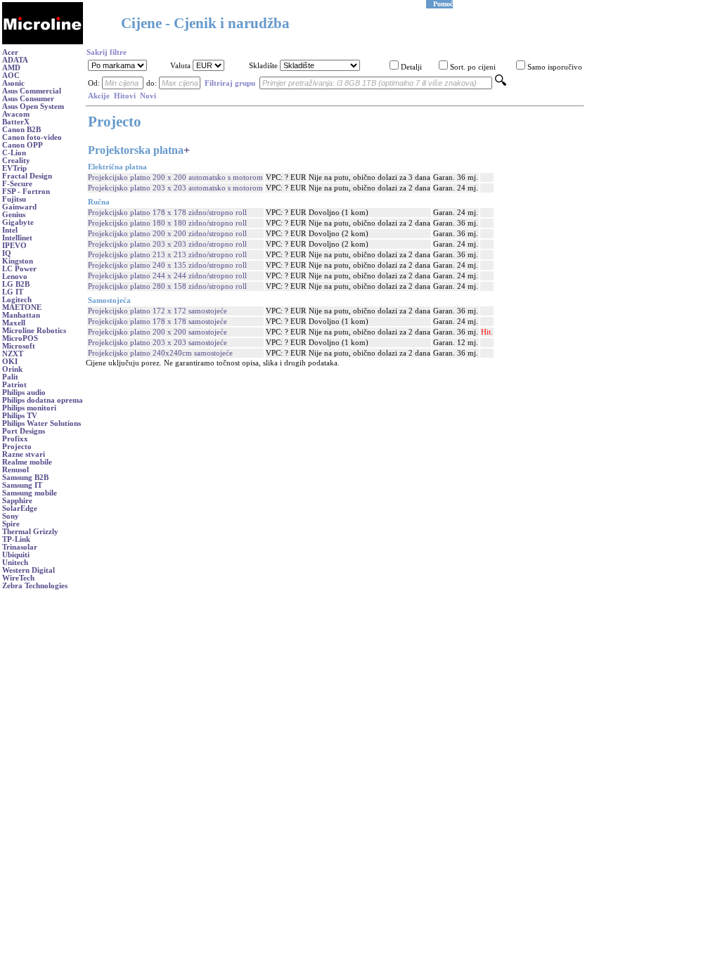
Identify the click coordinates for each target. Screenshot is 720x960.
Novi (148, 96)
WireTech (18, 578)
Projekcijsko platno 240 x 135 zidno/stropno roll (167, 265)
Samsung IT (22, 485)
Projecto (17, 446)
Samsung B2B (25, 477)
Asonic (13, 83)
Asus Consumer (28, 99)
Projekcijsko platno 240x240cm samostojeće (160, 353)
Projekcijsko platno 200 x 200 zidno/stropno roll (167, 234)
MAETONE (21, 307)
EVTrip (14, 168)
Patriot (14, 385)
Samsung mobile (29, 493)
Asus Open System (33, 106)
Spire (11, 524)
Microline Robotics (34, 331)
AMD (11, 68)
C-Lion (14, 153)
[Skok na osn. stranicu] (42, 42)
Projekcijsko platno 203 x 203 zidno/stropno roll (167, 244)
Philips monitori (29, 408)
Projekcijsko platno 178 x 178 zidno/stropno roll (167, 212)
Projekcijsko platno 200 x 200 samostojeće (157, 332)
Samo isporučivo (554, 67)
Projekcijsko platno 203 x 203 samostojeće (157, 342)
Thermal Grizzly (30, 532)
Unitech (15, 562)
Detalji (411, 67)
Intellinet (17, 238)
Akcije (99, 96)
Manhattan (21, 315)
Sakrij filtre (106, 52)
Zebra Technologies (35, 586)
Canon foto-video (32, 137)
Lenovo (14, 276)
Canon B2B (21, 130)
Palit (10, 377)
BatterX (16, 122)
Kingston (17, 261)
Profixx (15, 439)
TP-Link (16, 539)
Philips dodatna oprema (42, 400)
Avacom (16, 114)
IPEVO (14, 245)
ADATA (15, 60)
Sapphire (17, 501)
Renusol (15, 470)
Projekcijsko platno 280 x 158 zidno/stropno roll (167, 286)
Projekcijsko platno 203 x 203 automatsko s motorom (175, 188)
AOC (11, 75)
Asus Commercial (31, 91)
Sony (10, 516)
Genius (13, 215)
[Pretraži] (500, 83)
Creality (16, 160)
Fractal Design (27, 176)
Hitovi (125, 96)
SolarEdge (19, 508)
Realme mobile (27, 462)
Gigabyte (18, 222)
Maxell (13, 323)
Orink (12, 369)
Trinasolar (19, 547)
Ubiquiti (16, 555)
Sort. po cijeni (473, 67)
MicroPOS (20, 338)
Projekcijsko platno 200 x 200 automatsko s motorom (175, 177)
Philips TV (19, 416)
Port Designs (23, 431)
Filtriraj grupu (230, 83)
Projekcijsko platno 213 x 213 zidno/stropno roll (167, 255)
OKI (10, 361)
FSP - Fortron (26, 191)
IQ (6, 253)
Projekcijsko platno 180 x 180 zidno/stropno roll (167, 223)
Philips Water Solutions (41, 423)
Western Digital (28, 570)
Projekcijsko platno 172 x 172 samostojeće (157, 311)
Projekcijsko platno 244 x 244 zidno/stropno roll (167, 276)
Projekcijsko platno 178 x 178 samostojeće (157, 321)
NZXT (12, 354)
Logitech (17, 300)
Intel (10, 230)
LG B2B (16, 284)
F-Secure (17, 184)
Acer (10, 52)
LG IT (12, 292)
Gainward (19, 207)
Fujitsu (14, 199)
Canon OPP (22, 145)
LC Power (19, 269)
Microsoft (18, 346)
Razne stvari (23, 454)
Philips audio (24, 392)
